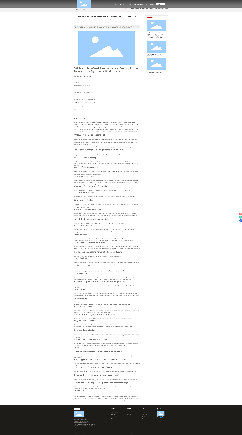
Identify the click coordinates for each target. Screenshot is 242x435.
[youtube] (161, 417)
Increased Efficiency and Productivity (82, 92)
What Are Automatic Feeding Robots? (82, 85)
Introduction (76, 82)
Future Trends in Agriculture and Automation (84, 106)
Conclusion (76, 113)
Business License (160, 433)
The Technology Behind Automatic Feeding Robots (85, 99)
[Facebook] (158, 417)
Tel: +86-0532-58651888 (80, 418)
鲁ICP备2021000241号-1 (134, 433)
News (120, 8)
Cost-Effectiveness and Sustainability (82, 95)
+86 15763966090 (84, 421)
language (76, 408)
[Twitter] (163, 417)
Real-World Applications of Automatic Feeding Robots (85, 102)
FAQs (75, 109)
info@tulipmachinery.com (83, 422)
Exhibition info (91, 8)
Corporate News (77, 8)
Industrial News (84, 8)
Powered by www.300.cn (146, 433)
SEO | (154, 433)
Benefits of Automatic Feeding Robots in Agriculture (85, 89)
